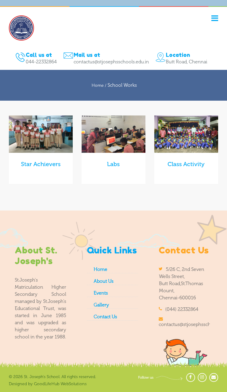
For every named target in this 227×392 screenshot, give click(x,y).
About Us (104, 281)
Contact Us (105, 316)
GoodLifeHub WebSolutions (60, 383)
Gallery (101, 305)
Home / (100, 85)
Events (101, 293)
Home (100, 269)
